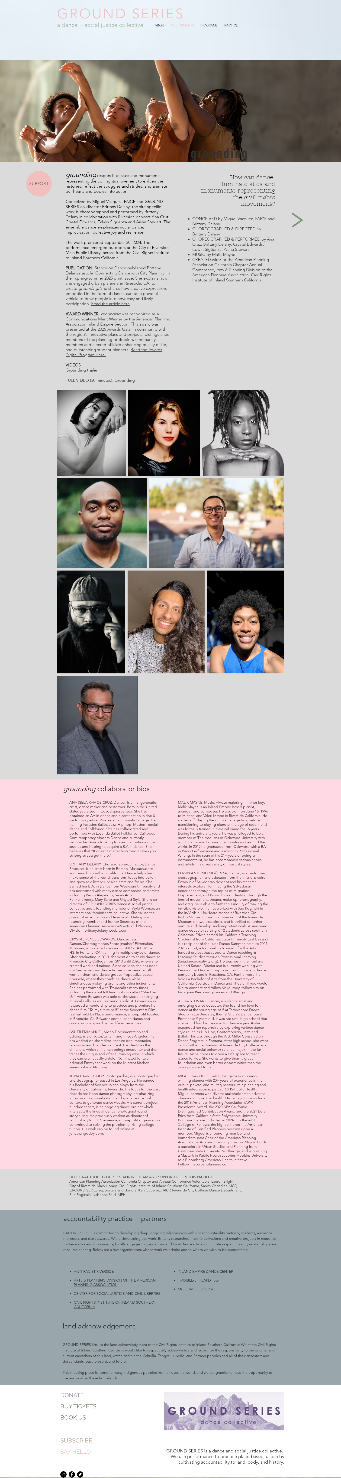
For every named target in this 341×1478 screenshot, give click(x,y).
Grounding (125, 380)
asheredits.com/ (94, 1067)
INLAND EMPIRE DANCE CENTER (205, 1271)
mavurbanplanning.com (210, 1164)
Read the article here (110, 303)
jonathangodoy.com (86, 1133)
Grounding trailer (81, 370)
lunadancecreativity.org (198, 961)
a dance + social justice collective (100, 24)
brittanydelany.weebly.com (106, 930)
